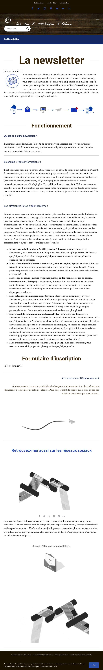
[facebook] (39, 516)
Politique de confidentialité (83, 655)
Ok (94, 665)
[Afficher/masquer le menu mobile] (97, 20)
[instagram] (49, 516)
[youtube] (59, 516)
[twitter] (44, 516)
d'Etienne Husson (46, 655)
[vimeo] (54, 516)
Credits (72, 655)
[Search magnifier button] (28, 28)
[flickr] (63, 516)
